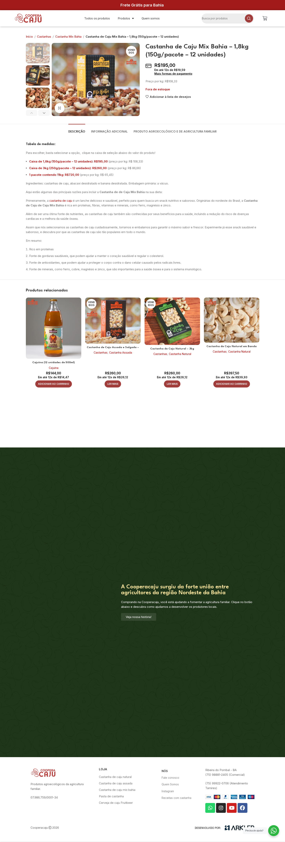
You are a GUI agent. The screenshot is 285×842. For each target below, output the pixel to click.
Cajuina (53, 367)
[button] (31, 113)
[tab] (76, 130)
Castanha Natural (180, 354)
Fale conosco (170, 777)
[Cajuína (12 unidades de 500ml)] (53, 328)
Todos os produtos (97, 18)
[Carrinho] (265, 18)
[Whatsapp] (210, 808)
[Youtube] (232, 808)
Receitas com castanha (176, 797)
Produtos (124, 18)
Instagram (168, 791)
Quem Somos (170, 784)
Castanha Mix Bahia (68, 36)
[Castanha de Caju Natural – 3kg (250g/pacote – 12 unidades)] (172, 321)
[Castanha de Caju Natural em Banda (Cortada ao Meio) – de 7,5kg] (231, 320)
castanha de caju (60, 200)
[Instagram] (221, 808)
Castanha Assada (120, 352)
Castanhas (44, 36)
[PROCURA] (249, 18)
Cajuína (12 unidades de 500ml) (53, 362)
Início (29, 36)
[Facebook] (242, 808)
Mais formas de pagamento (173, 73)
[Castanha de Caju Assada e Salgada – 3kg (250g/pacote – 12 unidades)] (113, 321)
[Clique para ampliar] (59, 108)
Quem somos (151, 18)
